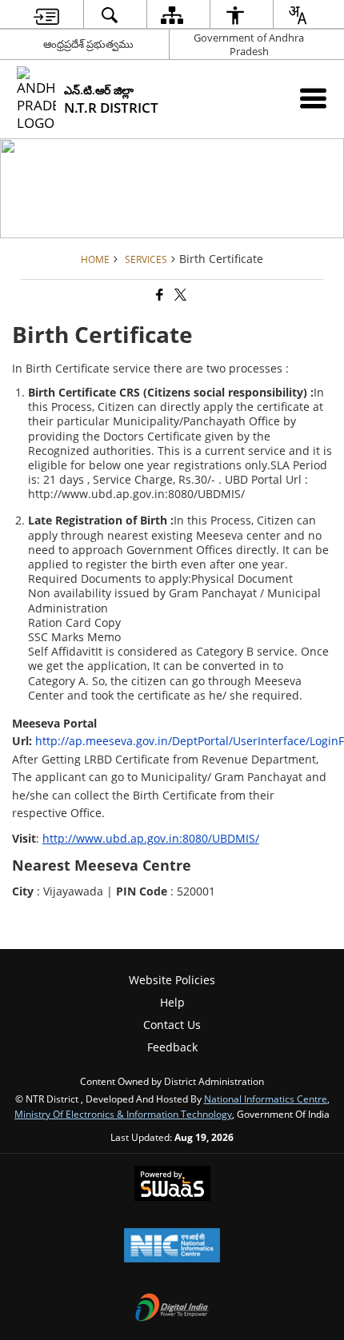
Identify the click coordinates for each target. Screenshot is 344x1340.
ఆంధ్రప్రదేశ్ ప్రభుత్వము (88, 44)
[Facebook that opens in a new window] (158, 295)
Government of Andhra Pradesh (249, 44)
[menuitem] (46, 15)
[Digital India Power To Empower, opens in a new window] (172, 1309)
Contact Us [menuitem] (172, 1024)
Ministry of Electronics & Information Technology (123, 1113)
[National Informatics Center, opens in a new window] (172, 1246)
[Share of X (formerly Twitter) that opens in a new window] (179, 295)
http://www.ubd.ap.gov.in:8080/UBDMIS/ (150, 838)
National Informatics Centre (265, 1098)
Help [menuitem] (172, 1002)
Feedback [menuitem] (172, 1047)
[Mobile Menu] (313, 98)
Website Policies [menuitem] (172, 979)
